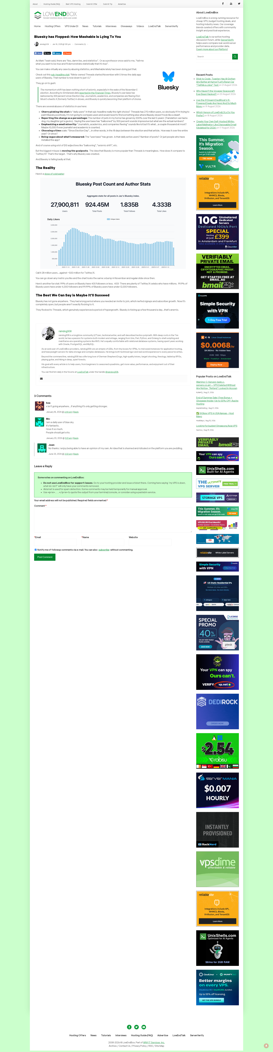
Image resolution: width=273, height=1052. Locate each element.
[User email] (41, 378)
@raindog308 (111, 372)
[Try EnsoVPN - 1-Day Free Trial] (217, 327)
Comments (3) (80, 44)
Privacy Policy (139, 1045)
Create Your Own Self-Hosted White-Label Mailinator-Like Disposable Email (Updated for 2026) (216, 124)
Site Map (159, 1045)
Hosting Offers (52, 26)
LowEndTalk (154, 26)
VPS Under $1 (71, 26)
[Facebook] (223, 4)
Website (133, 537)
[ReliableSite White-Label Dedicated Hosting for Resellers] (217, 209)
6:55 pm (68, 412)
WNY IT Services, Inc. (154, 1042)
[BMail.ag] (217, 288)
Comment (40, 505)
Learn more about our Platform (212, 49)
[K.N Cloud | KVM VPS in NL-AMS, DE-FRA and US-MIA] (217, 367)
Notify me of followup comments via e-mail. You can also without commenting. (85, 549)
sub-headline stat (60, 74)
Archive (113, 1045)
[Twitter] (239, 4)
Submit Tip (107, 4)
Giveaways (126, 26)
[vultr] (217, 170)
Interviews (111, 26)
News (85, 26)
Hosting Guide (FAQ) (52, 4)
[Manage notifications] (266, 1045)
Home (37, 26)
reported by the (94, 92)
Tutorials (97, 26)
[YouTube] (231, 4)
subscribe (104, 549)
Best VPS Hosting (73, 4)
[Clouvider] (217, 248)
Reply (76, 412)
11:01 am (68, 438)
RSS (151, 1045)
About (35, 4)
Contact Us (125, 1045)
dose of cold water (54, 173)
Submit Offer (91, 4)
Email (37, 537)
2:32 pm (68, 454)
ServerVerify (171, 26)
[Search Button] (235, 57)
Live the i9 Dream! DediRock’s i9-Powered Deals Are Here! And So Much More (216, 103)
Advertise (122, 4)
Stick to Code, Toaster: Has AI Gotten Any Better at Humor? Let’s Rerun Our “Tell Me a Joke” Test (215, 81)
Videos (140, 26)
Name (85, 537)
